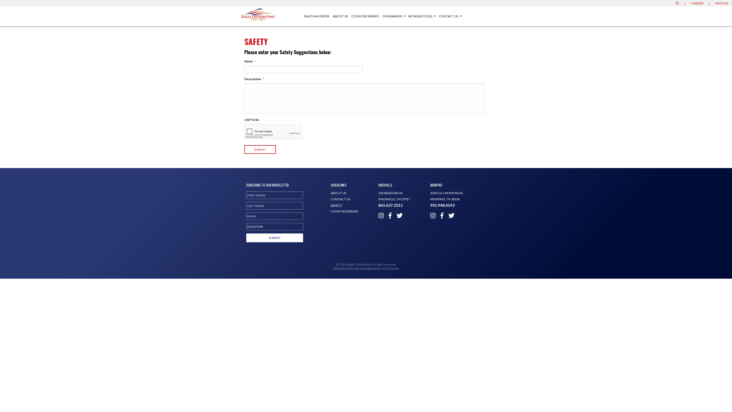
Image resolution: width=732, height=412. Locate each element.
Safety (336, 205)
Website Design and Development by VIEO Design (366, 268)
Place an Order (316, 16)
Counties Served (365, 16)
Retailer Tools (420, 16)
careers (697, 3)
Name (250, 61)
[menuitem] (316, 16)
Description (254, 79)
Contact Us (448, 16)
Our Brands (392, 16)
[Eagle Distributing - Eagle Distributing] (258, 14)
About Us (340, 16)
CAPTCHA (251, 120)
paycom (721, 3)
